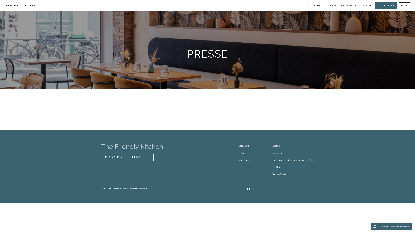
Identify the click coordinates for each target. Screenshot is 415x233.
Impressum (277, 153)
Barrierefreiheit (279, 174)
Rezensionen (348, 6)
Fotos (330, 6)
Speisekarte (314, 6)
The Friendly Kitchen (19, 5)
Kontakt (368, 6)
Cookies (276, 167)
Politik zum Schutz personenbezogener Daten (293, 160)
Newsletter (140, 157)
